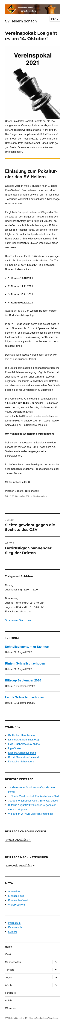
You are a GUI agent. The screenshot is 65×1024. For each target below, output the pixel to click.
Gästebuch (11, 1008)
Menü (54, 19)
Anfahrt (9, 1000)
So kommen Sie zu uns (18, 620)
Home (8, 946)
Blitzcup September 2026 (23, 680)
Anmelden (14, 891)
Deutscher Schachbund (21, 761)
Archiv (8, 985)
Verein (8, 954)
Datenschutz (15, 927)
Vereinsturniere (40, 496)
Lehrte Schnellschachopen (24, 697)
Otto (7, 496)
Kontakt (12, 931)
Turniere (9, 969)
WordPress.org (16, 904)
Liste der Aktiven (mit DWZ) (23, 739)
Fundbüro (10, 993)
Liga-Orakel (14, 748)
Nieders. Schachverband (22, 752)
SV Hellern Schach (21, 21)
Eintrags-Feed (16, 896)
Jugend (9, 977)
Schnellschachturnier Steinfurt (27, 646)
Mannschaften (13, 962)
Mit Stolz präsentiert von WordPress (41, 1017)
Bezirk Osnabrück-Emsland (23, 757)
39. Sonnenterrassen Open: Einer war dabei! (33, 800)
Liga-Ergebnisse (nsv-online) (24, 744)
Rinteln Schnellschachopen (25, 663)
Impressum (14, 923)
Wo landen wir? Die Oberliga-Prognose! (30, 813)
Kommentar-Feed (18, 900)
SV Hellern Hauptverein (21, 735)
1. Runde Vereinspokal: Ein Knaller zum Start (33, 796)
